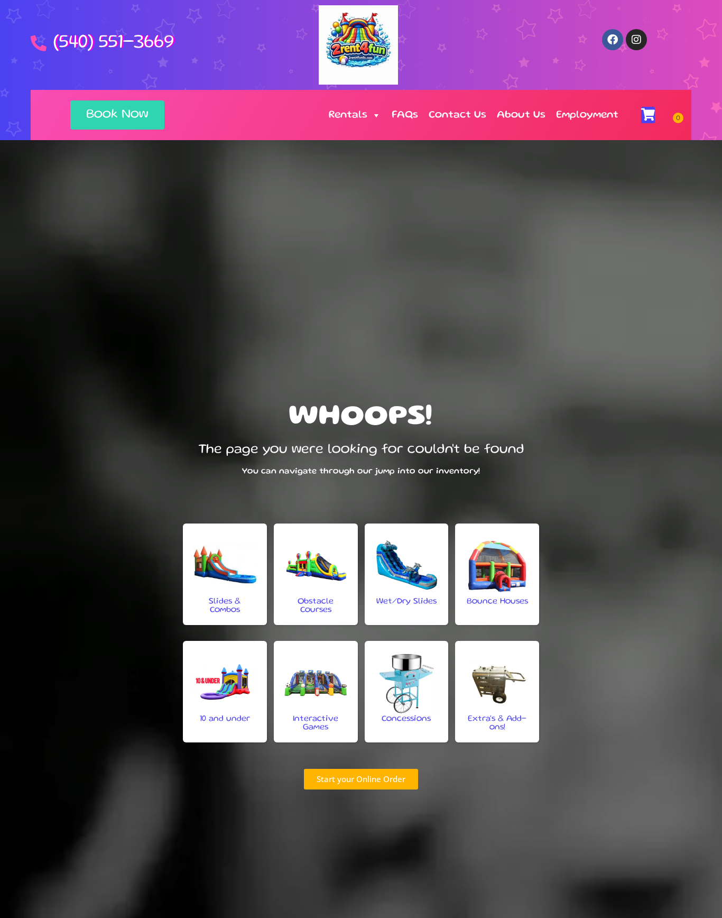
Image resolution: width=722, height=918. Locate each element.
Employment (587, 115)
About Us (521, 115)
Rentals (348, 115)
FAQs (405, 115)
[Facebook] (612, 39)
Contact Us (457, 115)
